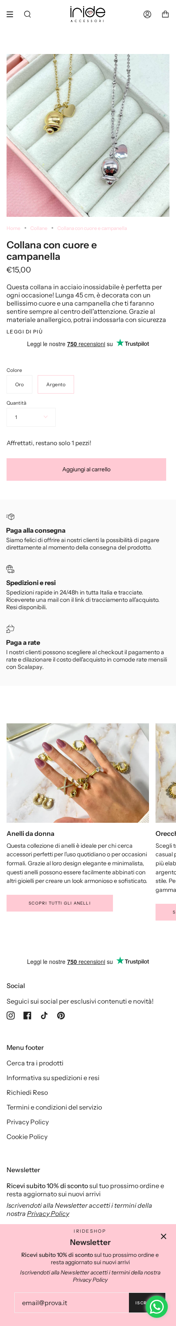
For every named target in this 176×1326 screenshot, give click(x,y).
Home (13, 228)
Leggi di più (25, 331)
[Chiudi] (164, 1236)
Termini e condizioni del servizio (54, 1107)
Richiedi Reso (27, 1092)
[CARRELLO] (165, 14)
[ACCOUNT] (147, 14)
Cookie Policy (27, 1136)
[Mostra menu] (13, 14)
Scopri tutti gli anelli (60, 903)
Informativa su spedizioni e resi (53, 1078)
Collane (38, 228)
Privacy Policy (28, 1122)
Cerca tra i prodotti (35, 1063)
